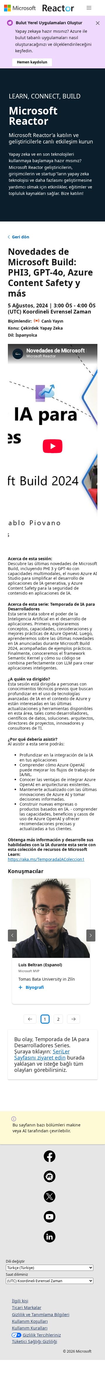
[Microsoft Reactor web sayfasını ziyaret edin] (58, 8)
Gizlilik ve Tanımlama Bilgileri (40, 1314)
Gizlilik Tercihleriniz (42, 1335)
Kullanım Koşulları (30, 1321)
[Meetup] (49, 1180)
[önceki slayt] (12, 935)
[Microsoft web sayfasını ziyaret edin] (20, 8)
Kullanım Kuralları (30, 1328)
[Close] (97, 23)
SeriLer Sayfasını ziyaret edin (42, 1054)
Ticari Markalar (26, 1307)
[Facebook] (49, 1160)
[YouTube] (49, 1220)
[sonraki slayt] (90, 935)
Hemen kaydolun (32, 62)
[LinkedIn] (49, 1240)
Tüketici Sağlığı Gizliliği (34, 1341)
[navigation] (30, 1019)
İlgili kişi (20, 1301)
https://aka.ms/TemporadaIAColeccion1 (46, 859)
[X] (49, 1200)
